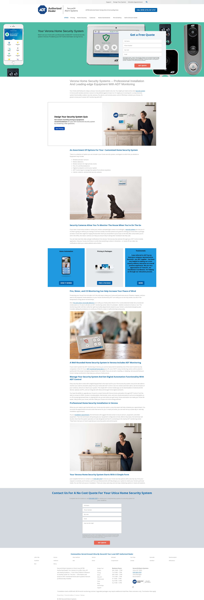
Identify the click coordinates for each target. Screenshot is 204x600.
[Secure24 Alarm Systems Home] (58, 9)
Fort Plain (132, 557)
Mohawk (113, 557)
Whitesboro (172, 560)
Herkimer (55, 560)
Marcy (55, 564)
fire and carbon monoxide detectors (84, 303)
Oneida (132, 560)
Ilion (74, 560)
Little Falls (36, 557)
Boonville (152, 557)
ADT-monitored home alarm (95, 369)
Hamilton (152, 560)
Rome (93, 560)
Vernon (94, 557)
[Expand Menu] (87, 17)
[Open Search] (146, 2)
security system (140, 91)
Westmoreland (172, 557)
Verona (55, 557)
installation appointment (82, 415)
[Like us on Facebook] (133, 587)
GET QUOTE (142, 65)
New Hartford (76, 557)
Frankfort (36, 560)
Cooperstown (114, 560)
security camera (130, 229)
